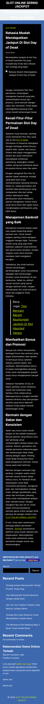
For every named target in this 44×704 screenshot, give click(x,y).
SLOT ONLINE (11, 28)
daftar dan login (23, 664)
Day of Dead (22, 140)
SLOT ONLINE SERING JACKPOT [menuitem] (21, 517)
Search (6, 566)
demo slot (7, 679)
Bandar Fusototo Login (13, 655)
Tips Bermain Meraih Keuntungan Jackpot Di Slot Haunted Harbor (23, 319)
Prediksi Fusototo (11, 658)
